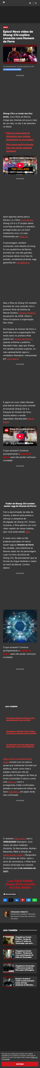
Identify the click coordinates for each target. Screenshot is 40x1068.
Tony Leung (12, 358)
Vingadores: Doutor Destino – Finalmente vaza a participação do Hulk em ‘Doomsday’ (24, 954)
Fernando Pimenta (19, 912)
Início (6, 27)
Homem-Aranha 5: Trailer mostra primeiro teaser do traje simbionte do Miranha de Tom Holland (25, 983)
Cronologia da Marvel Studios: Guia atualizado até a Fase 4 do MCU (20, 719)
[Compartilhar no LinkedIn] (16, 900)
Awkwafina (13, 791)
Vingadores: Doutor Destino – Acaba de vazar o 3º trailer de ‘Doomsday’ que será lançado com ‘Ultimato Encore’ (24, 942)
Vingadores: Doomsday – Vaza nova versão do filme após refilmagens (24, 968)
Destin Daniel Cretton (13, 855)
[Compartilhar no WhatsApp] (34, 900)
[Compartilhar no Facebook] (5, 900)
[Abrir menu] (30, 3)
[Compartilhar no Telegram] (28, 900)
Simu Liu (23, 236)
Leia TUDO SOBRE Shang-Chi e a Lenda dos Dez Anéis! (20, 884)
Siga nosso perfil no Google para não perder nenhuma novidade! (19, 147)
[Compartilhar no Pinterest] (23, 900)
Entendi (20, 1064)
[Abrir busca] (36, 3)
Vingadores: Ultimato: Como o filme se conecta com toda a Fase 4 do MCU (21, 732)
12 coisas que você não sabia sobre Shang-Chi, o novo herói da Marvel (20, 746)
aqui (28, 532)
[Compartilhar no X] (11, 900)
